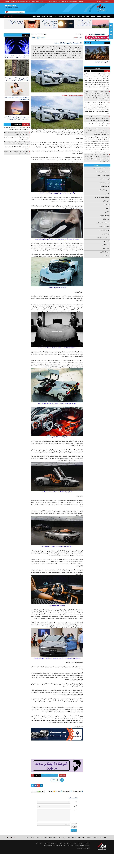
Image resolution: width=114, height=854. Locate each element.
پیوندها (33, 1)
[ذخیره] (38, 37)
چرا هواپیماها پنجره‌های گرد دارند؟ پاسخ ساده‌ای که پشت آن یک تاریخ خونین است (17, 118)
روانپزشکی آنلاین (105, 252)
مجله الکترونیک (14, 1)
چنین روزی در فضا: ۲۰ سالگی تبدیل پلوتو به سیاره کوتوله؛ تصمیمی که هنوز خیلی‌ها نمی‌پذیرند (49, 24)
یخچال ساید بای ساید (103, 175)
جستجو (41, 843)
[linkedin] (41, 785)
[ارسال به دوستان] (35, 37)
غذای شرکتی (106, 201)
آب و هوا (28, 1)
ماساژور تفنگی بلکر (105, 190)
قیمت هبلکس (106, 219)
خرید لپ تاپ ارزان (104, 183)
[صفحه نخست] (111, 25)
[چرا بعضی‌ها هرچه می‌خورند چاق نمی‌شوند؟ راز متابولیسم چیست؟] (17, 89)
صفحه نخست (106, 16)
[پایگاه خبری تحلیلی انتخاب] (102, 8)
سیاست (99, 16)
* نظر (75, 810)
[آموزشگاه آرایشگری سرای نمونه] (57, 765)
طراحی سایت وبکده (104, 230)
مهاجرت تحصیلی (105, 215)
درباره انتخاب (87, 843)
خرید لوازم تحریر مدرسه (103, 172)
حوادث (60, 16)
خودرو (75, 37)
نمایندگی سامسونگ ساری (102, 197)
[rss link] (14, 837)
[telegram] (8, 16)
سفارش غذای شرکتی (104, 226)
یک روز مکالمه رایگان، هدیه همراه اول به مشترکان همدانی (16, 148)
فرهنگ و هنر (67, 16)
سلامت (43, 16)
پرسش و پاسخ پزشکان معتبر (102, 168)
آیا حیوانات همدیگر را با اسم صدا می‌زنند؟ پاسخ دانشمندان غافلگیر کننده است (84, 23)
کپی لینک (62, 775)
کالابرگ (108, 208)
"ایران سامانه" (80, 848)
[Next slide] (85, 42)
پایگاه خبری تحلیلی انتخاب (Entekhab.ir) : (72, 95)
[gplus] (38, 785)
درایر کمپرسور (106, 204)
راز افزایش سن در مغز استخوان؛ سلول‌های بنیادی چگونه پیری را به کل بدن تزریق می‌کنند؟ (17, 57)
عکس (34, 16)
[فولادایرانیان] (57, 734)
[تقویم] (111, 34)
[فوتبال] (111, 31)
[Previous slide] (90, 42)
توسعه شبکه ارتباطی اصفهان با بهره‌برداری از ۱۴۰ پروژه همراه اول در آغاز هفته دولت (16, 143)
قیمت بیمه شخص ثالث (103, 223)
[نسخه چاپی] (33, 37)
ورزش (55, 16)
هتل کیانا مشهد (105, 186)
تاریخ (87, 16)
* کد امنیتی (74, 824)
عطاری (108, 194)
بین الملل (93, 16)
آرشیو (37, 843)
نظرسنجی (7, 1)
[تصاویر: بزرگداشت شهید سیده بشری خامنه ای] (97, 53)
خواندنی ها (50, 16)
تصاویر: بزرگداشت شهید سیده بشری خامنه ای (97, 63)
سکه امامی (107, 241)
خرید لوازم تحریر (105, 179)
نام (76, 802)
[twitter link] (7, 837)
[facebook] (35, 785)
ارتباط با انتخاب (39, 1)
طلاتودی (107, 212)
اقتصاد (83, 16)
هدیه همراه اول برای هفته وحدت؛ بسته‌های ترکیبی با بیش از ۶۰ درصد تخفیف (16, 133)
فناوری (73, 16)
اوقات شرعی (22, 1)
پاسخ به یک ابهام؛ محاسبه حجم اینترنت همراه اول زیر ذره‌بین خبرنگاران (16, 152)
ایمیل (75, 806)
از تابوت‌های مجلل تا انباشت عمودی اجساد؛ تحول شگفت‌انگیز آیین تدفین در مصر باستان (17, 79)
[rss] (11, 16)
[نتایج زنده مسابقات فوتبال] (111, 37)
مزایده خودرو (106, 234)
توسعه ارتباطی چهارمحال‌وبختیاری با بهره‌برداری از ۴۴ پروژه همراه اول (16, 138)
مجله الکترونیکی (54, 843)
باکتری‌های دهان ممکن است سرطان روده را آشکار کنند (15, 22)
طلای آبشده (106, 248)
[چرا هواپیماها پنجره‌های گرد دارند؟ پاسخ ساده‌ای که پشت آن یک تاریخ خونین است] (17, 108)
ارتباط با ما (80, 843)
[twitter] (5, 16)
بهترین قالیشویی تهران (103, 237)
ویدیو (38, 16)
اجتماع (78, 16)
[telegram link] (11, 837)
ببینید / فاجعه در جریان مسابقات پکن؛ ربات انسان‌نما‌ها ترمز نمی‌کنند (97, 124)
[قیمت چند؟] (111, 28)
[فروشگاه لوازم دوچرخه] (57, 750)
